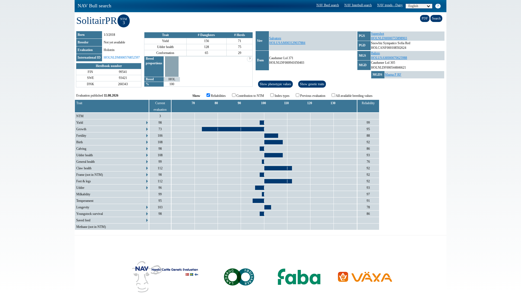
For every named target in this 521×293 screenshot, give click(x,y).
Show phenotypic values (275, 84)
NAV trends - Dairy (390, 5)
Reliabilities (218, 96)
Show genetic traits (312, 84)
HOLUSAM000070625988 (389, 58)
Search (436, 18)
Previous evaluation (312, 96)
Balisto (375, 53)
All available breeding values (354, 96)
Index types (282, 96)
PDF (425, 18)
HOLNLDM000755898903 (389, 38)
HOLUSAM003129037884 (287, 43)
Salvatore (275, 38)
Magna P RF (393, 75)
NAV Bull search (94, 5)
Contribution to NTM (250, 96)
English (413, 6)
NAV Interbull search (358, 5)
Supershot (377, 34)
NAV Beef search (327, 5)
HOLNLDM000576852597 (122, 57)
